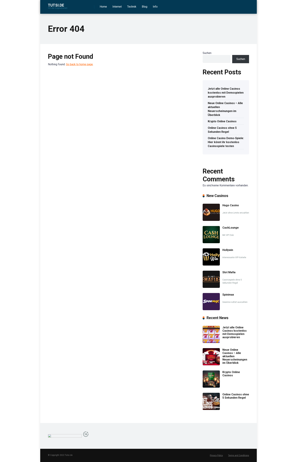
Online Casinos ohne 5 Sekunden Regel (222, 129)
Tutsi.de (56, 5)
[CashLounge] (211, 242)
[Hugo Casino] (211, 220)
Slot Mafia (228, 272)
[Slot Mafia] (211, 287)
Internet (117, 6)
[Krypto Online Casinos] (211, 386)
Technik (131, 6)
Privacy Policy (216, 455)
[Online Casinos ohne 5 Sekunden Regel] (211, 409)
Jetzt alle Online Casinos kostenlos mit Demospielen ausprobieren (226, 92)
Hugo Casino (230, 205)
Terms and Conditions (238, 455)
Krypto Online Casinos (222, 121)
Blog (144, 6)
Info (155, 6)
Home (103, 6)
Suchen (207, 53)
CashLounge (230, 227)
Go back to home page (79, 64)
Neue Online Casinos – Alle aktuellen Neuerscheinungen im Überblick (225, 109)
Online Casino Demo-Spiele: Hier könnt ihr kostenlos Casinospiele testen (226, 142)
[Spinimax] (211, 309)
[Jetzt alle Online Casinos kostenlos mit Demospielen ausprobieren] (211, 342)
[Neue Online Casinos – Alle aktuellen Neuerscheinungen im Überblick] (211, 364)
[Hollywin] (211, 264)
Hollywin (227, 250)
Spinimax (228, 294)
